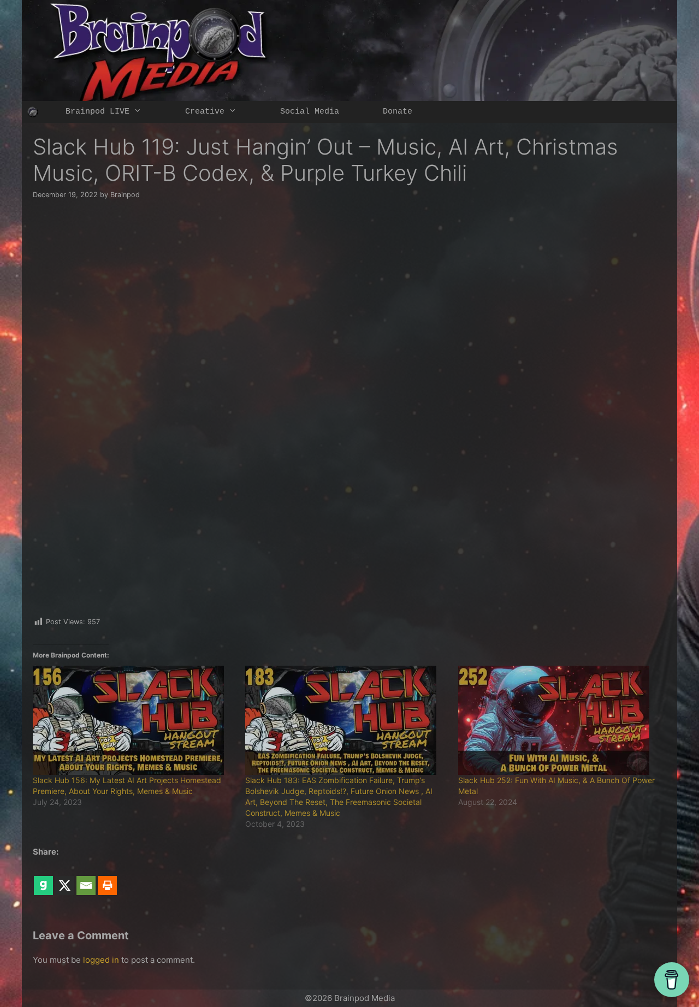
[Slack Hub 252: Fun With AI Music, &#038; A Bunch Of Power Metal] (559, 720)
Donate (397, 111)
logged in (101, 960)
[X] (64, 877)
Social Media (309, 111)
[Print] (107, 877)
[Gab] (43, 877)
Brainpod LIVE (97, 111)
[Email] (86, 877)
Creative (204, 111)
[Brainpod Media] (33, 112)
